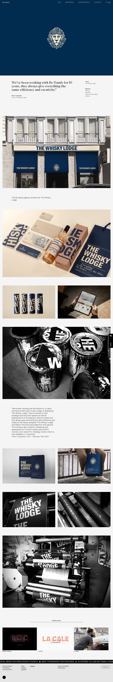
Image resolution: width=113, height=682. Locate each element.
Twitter (23, 666)
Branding (69, 2)
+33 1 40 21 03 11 (7, 669)
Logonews (24, 669)
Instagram (23, 668)
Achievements (84, 2)
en (109, 2)
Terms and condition (63, 666)
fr (107, 2)
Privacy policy (61, 668)
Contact (98, 2)
